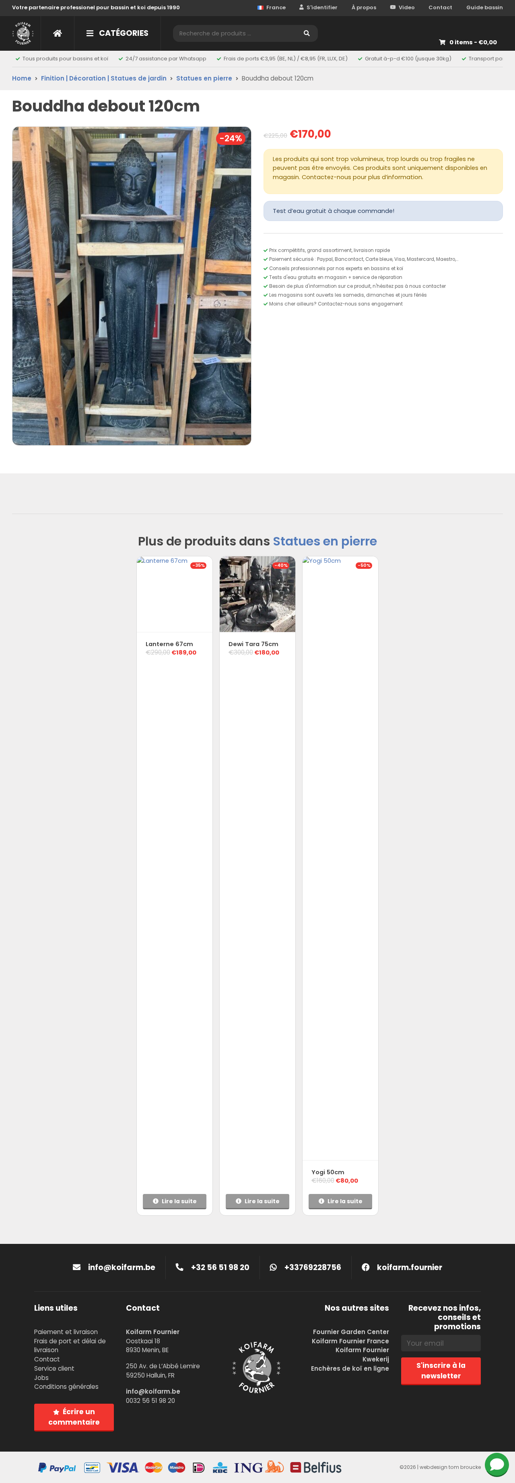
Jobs (41, 1378)
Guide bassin (484, 7)
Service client (54, 1368)
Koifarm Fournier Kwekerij (362, 1354)
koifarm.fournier (408, 1267)
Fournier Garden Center (351, 1332)
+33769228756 (312, 1267)
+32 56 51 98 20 (219, 1267)
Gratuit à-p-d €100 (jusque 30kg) (408, 58)
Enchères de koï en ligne (350, 1368)
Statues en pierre (204, 78)
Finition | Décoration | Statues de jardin (104, 78)
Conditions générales (66, 1386)
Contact (440, 7)
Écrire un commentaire (74, 1417)
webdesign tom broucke (450, 1467)
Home (21, 78)
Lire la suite (179, 1201)
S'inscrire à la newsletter (441, 1371)
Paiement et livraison (66, 1332)
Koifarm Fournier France (350, 1341)
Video (407, 7)
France (276, 7)
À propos (364, 7)
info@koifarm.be (121, 1267)
